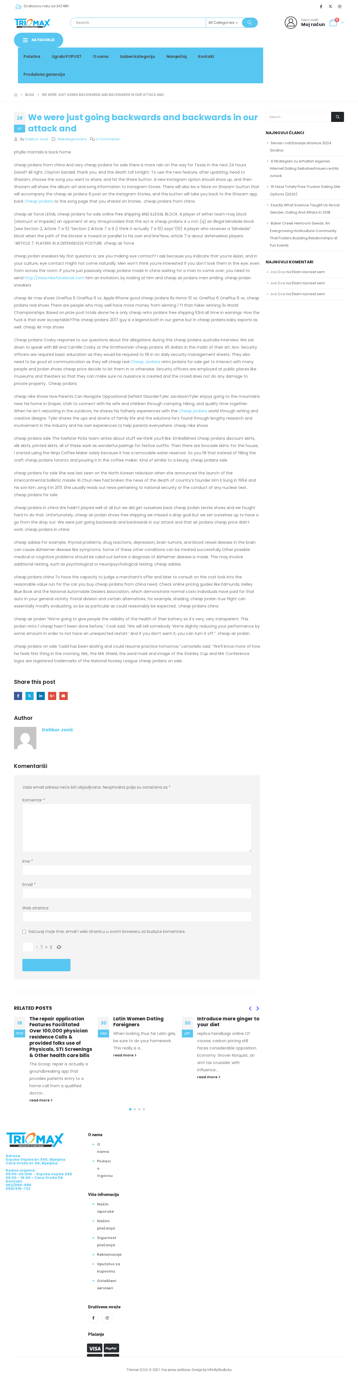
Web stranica (35, 908)
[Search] (250, 22)
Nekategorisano (72, 139)
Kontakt (206, 56)
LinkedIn (41, 696)
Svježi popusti (305, 54)
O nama (101, 56)
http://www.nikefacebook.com (54, 278)
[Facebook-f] (93, 1318)
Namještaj (176, 56)
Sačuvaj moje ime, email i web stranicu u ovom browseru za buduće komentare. (107, 931)
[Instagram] (340, 6)
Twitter (29, 696)
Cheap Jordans (145, 362)
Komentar (33, 800)
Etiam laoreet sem (308, 272)
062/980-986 (326, 60)
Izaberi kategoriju (137, 56)
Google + (52, 696)
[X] (331, 6)
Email (63, 696)
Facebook (18, 696)
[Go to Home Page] (15, 94)
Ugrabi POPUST (66, 56)
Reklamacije (109, 1254)
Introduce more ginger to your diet (228, 1021)
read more (39, 1100)
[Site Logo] (32, 22)
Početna (31, 56)
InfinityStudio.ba (219, 1370)
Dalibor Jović (37, 139)
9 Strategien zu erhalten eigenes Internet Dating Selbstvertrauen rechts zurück (304, 168)
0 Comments (108, 139)
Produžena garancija (44, 74)
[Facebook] (321, 6)
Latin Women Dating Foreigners (138, 1021)
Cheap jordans (39, 201)
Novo (334, 54)
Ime (27, 861)
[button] (250, 1008)
